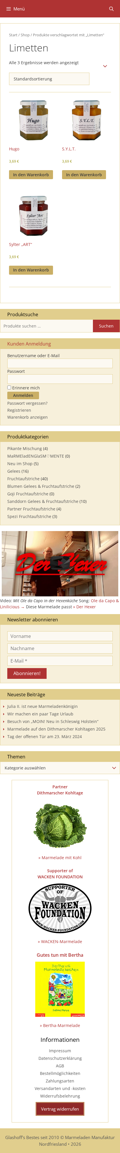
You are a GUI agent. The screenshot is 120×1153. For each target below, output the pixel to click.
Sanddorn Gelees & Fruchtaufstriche (42, 501)
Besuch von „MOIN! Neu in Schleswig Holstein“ (52, 721)
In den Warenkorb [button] (31, 174)
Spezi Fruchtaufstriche (29, 516)
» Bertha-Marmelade (60, 1025)
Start (13, 34)
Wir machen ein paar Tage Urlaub (40, 714)
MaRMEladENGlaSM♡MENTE (35, 456)
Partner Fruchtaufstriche (31, 509)
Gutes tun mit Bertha (60, 955)
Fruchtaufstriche (23, 478)
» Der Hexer (84, 606)
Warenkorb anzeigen (27, 417)
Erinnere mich (25, 388)
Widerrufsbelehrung (60, 1096)
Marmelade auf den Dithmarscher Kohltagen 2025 (56, 729)
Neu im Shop (20, 463)
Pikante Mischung (24, 448)
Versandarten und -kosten (60, 1088)
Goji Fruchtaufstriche (27, 494)
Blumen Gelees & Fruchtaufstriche (40, 486)
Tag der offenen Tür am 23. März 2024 (44, 736)
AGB (60, 1066)
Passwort (16, 371)
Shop (25, 34)
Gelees (13, 471)
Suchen (106, 326)
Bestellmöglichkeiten (60, 1073)
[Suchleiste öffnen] (111, 8)
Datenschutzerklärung (60, 1058)
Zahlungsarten (60, 1081)
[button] (60, 563)
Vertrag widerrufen (60, 1109)
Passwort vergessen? (27, 403)
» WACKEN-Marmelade (60, 941)
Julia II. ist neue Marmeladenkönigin (42, 706)
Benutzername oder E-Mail (33, 355)
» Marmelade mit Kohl (60, 857)
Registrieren (19, 410)
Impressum (60, 1050)
